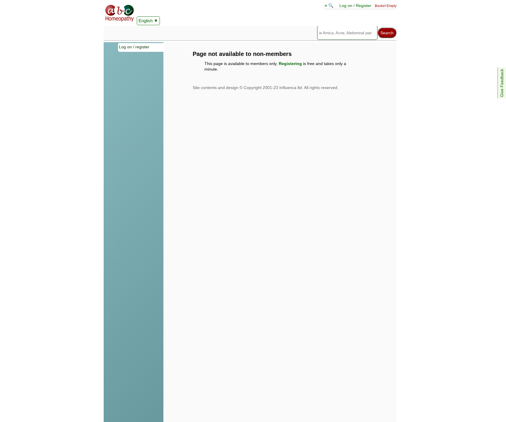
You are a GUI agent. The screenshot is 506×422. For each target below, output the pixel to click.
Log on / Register (355, 5)
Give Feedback (502, 83)
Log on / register (134, 47)
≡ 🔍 (330, 5)
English (146, 20)
